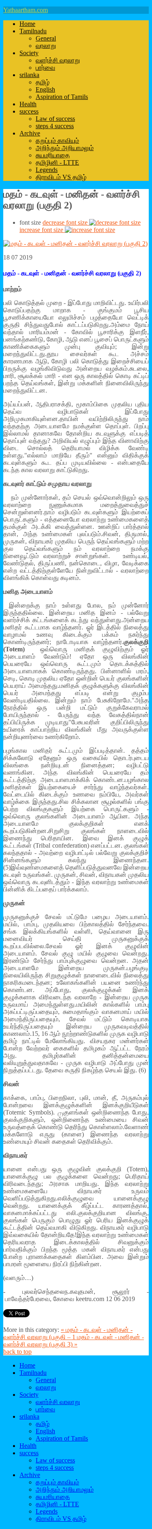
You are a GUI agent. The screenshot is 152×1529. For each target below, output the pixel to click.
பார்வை (45, 67)
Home (27, 23)
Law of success (55, 118)
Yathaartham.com (25, 9)
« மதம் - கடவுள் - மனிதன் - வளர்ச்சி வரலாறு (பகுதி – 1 (68, 1333)
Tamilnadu (33, 31)
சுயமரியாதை (53, 155)
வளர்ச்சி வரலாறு (58, 60)
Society (29, 52)
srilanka (29, 74)
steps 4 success (55, 125)
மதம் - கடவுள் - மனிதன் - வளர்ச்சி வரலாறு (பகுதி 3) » (73, 1341)
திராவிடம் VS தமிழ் (61, 177)
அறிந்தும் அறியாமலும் (65, 147)
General (46, 38)
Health (27, 104)
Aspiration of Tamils (62, 96)
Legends (47, 169)
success (29, 111)
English (45, 89)
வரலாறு (46, 45)
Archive (29, 133)
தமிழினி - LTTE (57, 162)
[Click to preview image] (75, 243)
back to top (17, 1351)
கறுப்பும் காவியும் (57, 140)
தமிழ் (42, 82)
